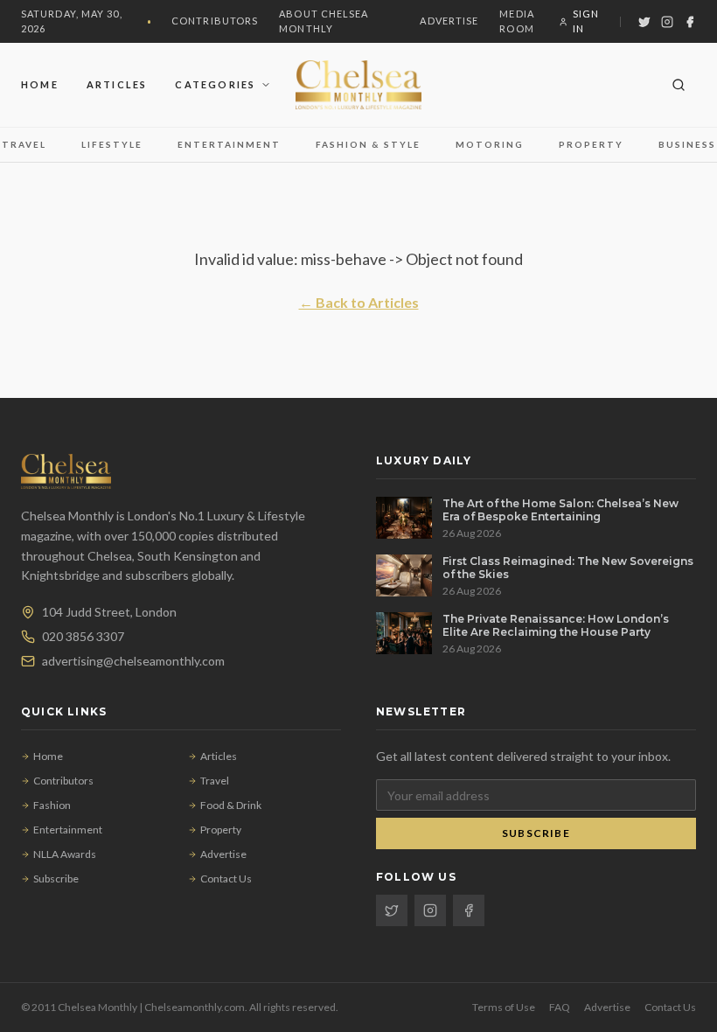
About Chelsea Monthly (323, 21)
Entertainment (229, 144)
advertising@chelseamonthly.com (133, 660)
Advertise (449, 20)
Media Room (516, 21)
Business (687, 144)
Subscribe (56, 878)
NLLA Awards (64, 854)
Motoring (490, 144)
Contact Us (226, 878)
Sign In (586, 21)
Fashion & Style (368, 144)
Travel (24, 144)
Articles (117, 84)
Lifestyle (112, 144)
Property (591, 144)
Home (40, 84)
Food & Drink (230, 805)
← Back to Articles (359, 302)
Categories (215, 84)
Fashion (52, 805)
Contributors (214, 20)
